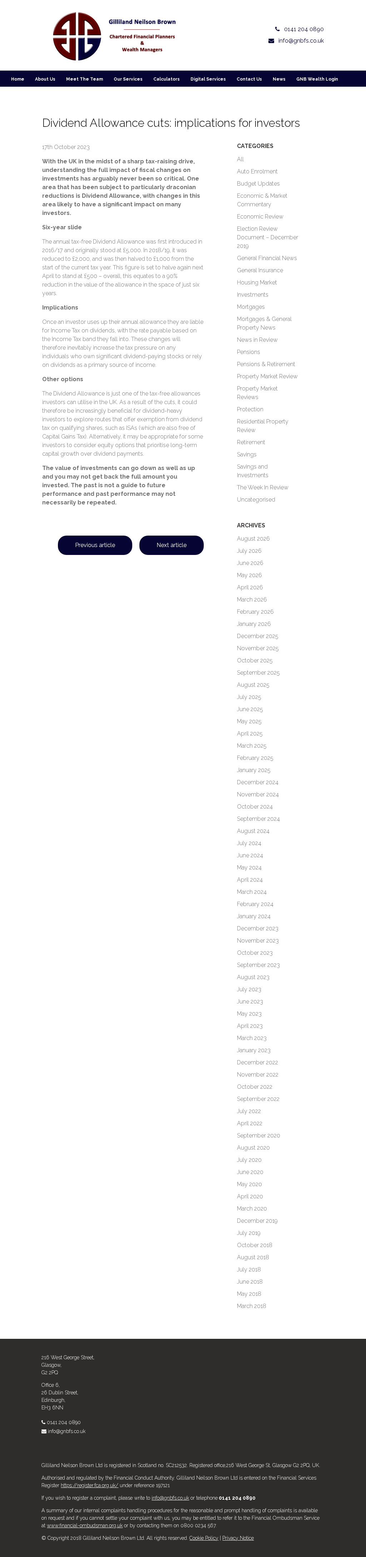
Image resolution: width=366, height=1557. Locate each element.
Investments (252, 294)
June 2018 (250, 1281)
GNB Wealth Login (317, 79)
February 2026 (255, 611)
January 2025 (254, 770)
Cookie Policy (203, 1538)
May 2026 (249, 575)
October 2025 (255, 660)
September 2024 (258, 818)
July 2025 (249, 697)
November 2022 (257, 1074)
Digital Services (208, 79)
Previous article (95, 545)
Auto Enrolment (257, 171)
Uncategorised (256, 499)
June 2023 (250, 1001)
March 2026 (252, 599)
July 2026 (249, 550)
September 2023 (258, 965)
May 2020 (249, 1184)
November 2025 (258, 648)
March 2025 (252, 745)
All (240, 159)
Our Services (128, 79)
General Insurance (260, 270)
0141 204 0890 (64, 1422)
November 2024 (258, 794)
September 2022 (258, 1099)
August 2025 (253, 684)
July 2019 (249, 1233)
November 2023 (258, 940)
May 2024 (249, 867)
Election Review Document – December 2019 (267, 237)
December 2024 (257, 782)
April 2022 (249, 1123)
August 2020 (253, 1147)
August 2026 (253, 538)
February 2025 (255, 757)
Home (17, 79)
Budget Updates (258, 183)
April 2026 (250, 587)
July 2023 (249, 989)
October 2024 (255, 806)
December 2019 (257, 1220)
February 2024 (255, 904)
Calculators (166, 79)
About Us (45, 79)
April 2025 (250, 733)
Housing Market (257, 282)
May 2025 (249, 721)
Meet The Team (84, 79)
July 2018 (249, 1269)
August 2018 (253, 1257)
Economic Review (260, 216)
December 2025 (257, 636)
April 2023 (250, 1025)
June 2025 (250, 709)
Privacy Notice (238, 1538)
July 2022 (249, 1111)
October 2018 (254, 1245)
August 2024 (253, 831)
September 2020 (258, 1135)
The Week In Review (262, 487)
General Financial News (267, 258)
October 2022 (254, 1086)
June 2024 (250, 855)
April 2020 (250, 1196)
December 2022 (257, 1062)
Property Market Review (267, 376)
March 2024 (252, 891)
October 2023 (255, 952)
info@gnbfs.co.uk (66, 1431)
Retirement (251, 442)
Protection (250, 409)
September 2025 (258, 672)
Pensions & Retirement (266, 364)
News (279, 79)
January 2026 (254, 624)
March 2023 (252, 1038)
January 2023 (254, 1050)
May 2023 (249, 1013)
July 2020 (249, 1159)
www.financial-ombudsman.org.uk (85, 1525)
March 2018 (251, 1306)
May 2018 (249, 1293)
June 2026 (250, 563)
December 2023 (257, 928)
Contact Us (249, 79)
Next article (172, 545)
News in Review (257, 339)
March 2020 (252, 1208)
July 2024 (249, 843)
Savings (247, 454)
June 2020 (250, 1172)
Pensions (248, 352)
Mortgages (251, 306)
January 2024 (254, 916)
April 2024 (250, 879)
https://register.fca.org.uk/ (89, 1485)
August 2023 (253, 977)
